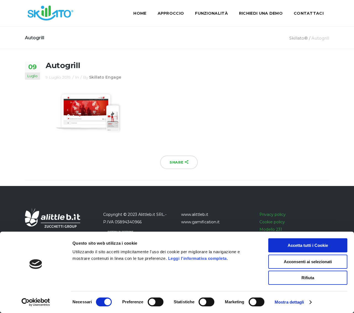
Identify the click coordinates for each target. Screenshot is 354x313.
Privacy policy (272, 214)
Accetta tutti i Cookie (308, 245)
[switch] (155, 302)
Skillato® (298, 38)
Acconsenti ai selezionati (308, 261)
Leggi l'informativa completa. (198, 258)
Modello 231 (270, 229)
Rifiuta (307, 277)
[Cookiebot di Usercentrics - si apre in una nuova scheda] (36, 302)
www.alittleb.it (194, 214)
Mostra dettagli (289, 302)
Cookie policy (272, 221)
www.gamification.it (200, 221)
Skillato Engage (105, 77)
